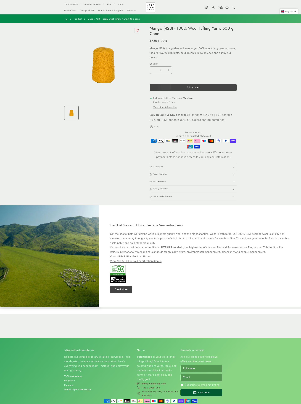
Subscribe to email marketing (202, 385)
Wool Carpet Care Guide (77, 389)
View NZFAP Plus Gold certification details (135, 261)
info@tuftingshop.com (154, 383)
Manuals (68, 385)
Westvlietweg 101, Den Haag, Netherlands (160, 393)
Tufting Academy (73, 376)
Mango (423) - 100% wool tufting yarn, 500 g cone (114, 19)
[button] (72, 4)
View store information (165, 107)
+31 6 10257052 (151, 387)
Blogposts (69, 380)
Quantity (154, 64)
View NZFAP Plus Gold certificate (130, 256)
